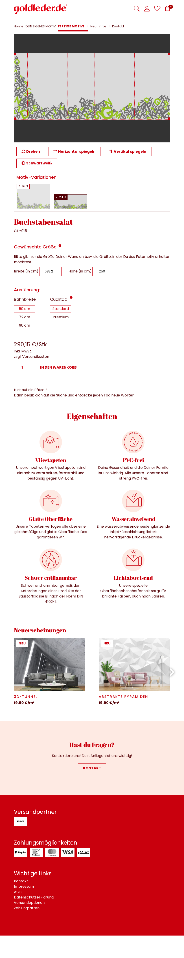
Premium (61, 317)
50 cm (24, 308)
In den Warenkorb (58, 367)
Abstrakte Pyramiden (123, 696)
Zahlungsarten (26, 908)
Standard (61, 308)
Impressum (24, 886)
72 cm (24, 317)
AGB (18, 891)
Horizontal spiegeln (77, 151)
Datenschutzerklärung (34, 897)
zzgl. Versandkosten (31, 356)
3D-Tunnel (26, 696)
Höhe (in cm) (80, 271)
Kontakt (92, 768)
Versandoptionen (29, 902)
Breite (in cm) (26, 271)
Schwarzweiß (39, 163)
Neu (22, 643)
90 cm (24, 325)
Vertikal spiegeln (130, 151)
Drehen (33, 151)
